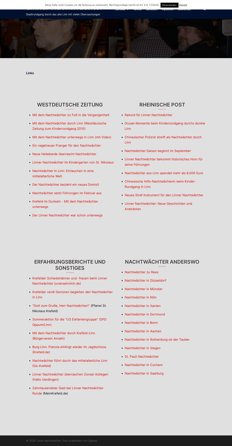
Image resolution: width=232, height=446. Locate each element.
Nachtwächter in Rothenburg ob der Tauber (157, 339)
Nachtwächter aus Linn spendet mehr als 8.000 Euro (164, 173)
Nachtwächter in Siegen (143, 348)
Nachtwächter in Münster (143, 289)
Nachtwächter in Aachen (143, 331)
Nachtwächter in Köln (141, 297)
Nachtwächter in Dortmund (145, 314)
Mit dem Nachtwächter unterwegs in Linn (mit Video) (71, 137)
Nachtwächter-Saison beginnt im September (158, 151)
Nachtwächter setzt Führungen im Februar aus (66, 193)
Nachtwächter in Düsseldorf (145, 280)
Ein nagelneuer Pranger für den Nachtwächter (66, 145)
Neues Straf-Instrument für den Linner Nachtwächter (164, 195)
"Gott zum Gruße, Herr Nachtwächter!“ (61, 306)
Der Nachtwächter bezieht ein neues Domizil (65, 184)
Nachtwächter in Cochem (144, 365)
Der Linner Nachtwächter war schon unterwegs (67, 215)
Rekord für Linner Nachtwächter (148, 115)
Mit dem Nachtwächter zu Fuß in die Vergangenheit (70, 115)
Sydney (92, 440)
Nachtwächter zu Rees (141, 272)
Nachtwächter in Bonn (141, 323)
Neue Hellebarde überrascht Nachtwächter (64, 154)
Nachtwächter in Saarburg (144, 373)
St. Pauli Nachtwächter (142, 356)
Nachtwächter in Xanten (143, 306)
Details (183, 4)
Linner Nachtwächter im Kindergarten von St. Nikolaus (73, 162)
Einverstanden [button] (169, 5)
